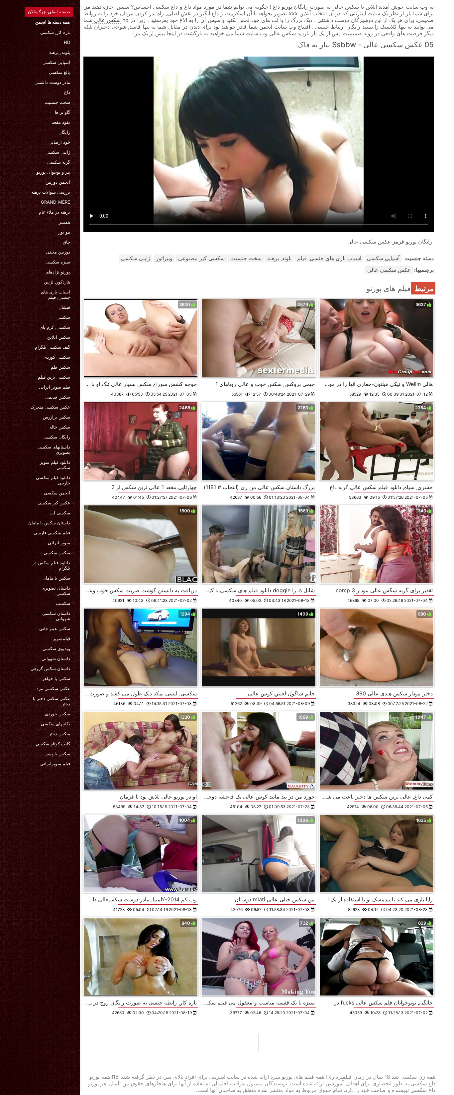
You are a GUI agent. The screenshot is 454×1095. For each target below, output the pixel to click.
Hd (67, 42)
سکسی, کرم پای (55, 327)
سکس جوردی (57, 713)
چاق (66, 242)
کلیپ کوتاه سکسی (53, 743)
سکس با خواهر (56, 678)
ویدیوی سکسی (56, 648)
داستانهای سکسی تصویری (54, 449)
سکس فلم (60, 367)
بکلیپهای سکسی (55, 723)
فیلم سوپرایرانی (55, 763)
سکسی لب (60, 512)
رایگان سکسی (57, 437)
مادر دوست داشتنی (52, 82)
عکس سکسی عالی (389, 270)
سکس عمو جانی (54, 628)
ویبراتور (164, 258)
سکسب (63, 603)
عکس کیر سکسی (54, 502)
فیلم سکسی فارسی (52, 532)
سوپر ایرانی (59, 542)
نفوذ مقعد (61, 122)
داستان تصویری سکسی (56, 590)
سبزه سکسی (58, 262)
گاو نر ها (62, 112)
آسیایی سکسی (56, 62)
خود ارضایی (59, 142)
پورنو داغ (281, 6)
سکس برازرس (56, 417)
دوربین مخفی (58, 252)
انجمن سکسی (57, 492)
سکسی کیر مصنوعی (201, 258)
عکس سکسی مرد (53, 688)
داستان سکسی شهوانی (56, 616)
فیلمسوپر (61, 638)
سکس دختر (59, 733)
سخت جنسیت (57, 102)
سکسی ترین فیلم (54, 377)
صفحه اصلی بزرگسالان (49, 11)
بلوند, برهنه (59, 52)
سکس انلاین (58, 337)
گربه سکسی (58, 162)
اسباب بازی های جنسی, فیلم (55, 294)
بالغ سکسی (59, 72)
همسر (64, 222)
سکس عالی (106, 20)
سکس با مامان (56, 578)
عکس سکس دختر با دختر (51, 701)
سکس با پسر (58, 753)
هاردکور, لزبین (57, 281)
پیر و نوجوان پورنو (53, 172)
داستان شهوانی (56, 658)
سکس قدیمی (57, 397)
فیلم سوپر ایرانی (54, 387)
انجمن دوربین (58, 182)
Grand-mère (55, 202)
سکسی (63, 317)
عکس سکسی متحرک (50, 407)
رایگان (64, 132)
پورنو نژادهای (58, 271)
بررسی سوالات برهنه (50, 192)
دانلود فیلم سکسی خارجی (53, 480)
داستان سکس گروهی (50, 668)
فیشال (64, 307)
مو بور (64, 232)
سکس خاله (60, 427)
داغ (67, 92)
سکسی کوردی (57, 357)
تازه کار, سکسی (55, 32)
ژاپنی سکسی (58, 152)
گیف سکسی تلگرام (52, 347)
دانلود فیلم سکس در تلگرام (51, 565)
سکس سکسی (57, 552)
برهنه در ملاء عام (54, 212)
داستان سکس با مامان (49, 522)
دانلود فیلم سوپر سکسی (55, 464)
